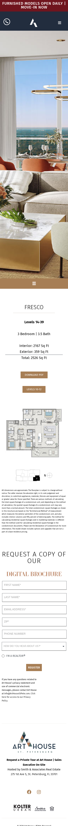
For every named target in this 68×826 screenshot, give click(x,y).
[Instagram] (39, 791)
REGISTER (34, 667)
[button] (34, 283)
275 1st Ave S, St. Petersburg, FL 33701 (34, 774)
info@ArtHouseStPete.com (17, 693)
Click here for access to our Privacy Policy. (18, 697)
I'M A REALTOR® (15, 655)
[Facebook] (29, 791)
